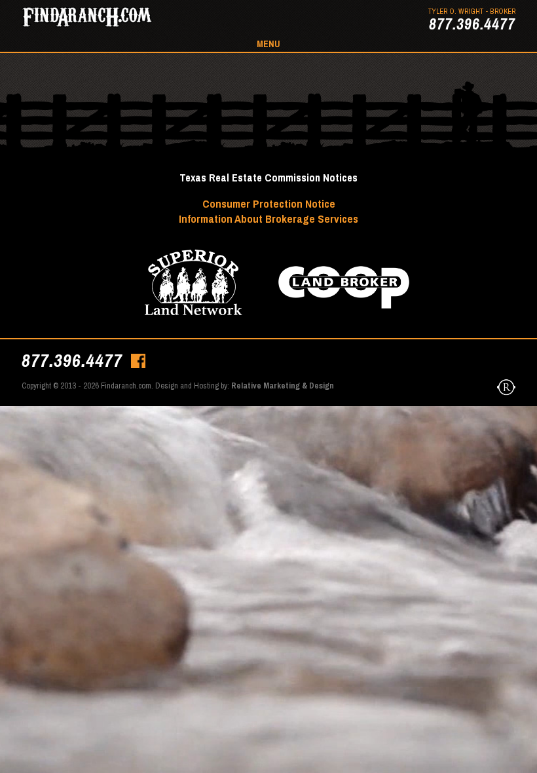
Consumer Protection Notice (268, 203)
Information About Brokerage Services (268, 218)
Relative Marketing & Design (282, 385)
